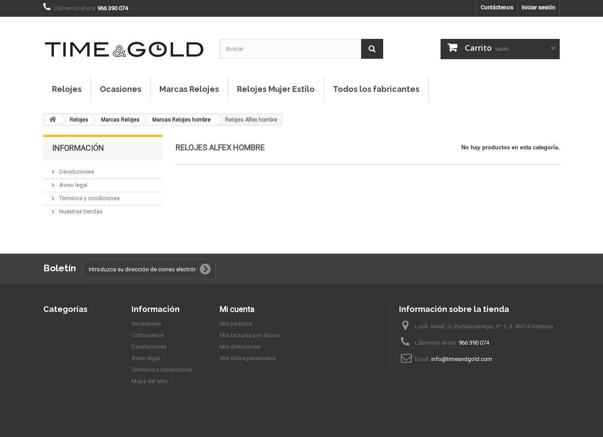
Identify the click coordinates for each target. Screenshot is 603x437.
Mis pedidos (236, 323)
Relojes (67, 89)
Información (78, 147)
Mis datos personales (247, 358)
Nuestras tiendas (80, 211)
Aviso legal (72, 185)
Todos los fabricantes (376, 89)
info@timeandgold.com (461, 359)
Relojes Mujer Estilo (276, 89)
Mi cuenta (237, 309)
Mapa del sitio (150, 381)
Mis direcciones (240, 346)
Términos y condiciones (89, 198)
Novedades (146, 323)
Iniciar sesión (538, 7)
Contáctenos (497, 7)
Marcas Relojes (189, 89)
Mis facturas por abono (250, 335)
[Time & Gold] (125, 40)
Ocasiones (120, 89)
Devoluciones (76, 171)
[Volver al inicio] (52, 119)
